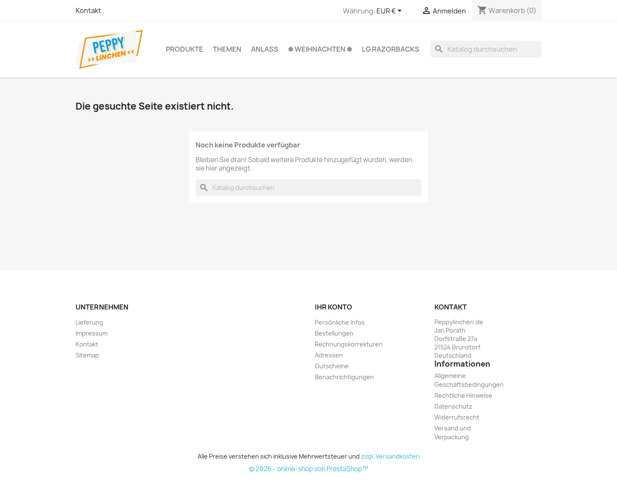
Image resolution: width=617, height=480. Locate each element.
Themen (227, 49)
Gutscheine (332, 366)
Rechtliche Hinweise (463, 395)
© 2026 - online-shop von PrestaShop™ (308, 468)
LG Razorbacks (390, 49)
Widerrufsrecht (456, 417)
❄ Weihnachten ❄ (320, 49)
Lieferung (89, 322)
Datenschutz (453, 406)
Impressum (91, 333)
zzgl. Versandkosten (390, 456)
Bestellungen (334, 333)
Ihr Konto (333, 307)
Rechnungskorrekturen (349, 344)
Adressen (329, 355)
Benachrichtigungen (344, 377)
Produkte (184, 49)
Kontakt (88, 10)
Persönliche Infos (340, 322)
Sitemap (87, 355)
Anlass (264, 49)
